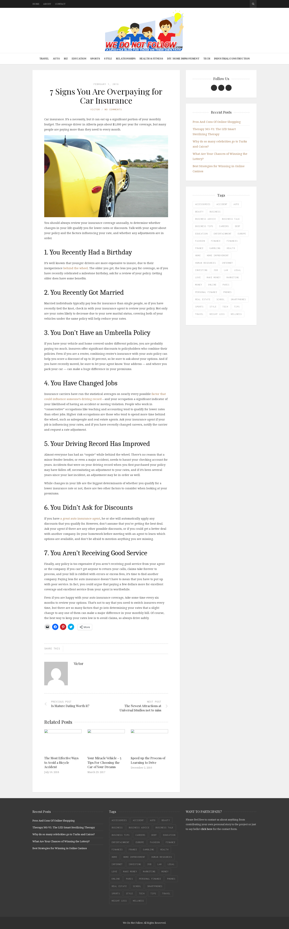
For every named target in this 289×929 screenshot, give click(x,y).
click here (206, 829)
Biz (66, 58)
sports (199, 306)
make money (214, 277)
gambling (215, 248)
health (231, 248)
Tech (206, 58)
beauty (199, 212)
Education (79, 58)
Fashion (200, 241)
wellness (236, 314)
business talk (231, 219)
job (216, 270)
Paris (226, 285)
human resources (205, 263)
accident (221, 204)
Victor (95, 109)
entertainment (223, 233)
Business (215, 212)
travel (199, 314)
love (198, 277)
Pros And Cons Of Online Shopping (217, 122)
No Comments (113, 109)
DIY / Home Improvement (183, 58)
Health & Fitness (151, 58)
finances (232, 241)
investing (201, 270)
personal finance (206, 292)
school (220, 299)
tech (225, 306)
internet (227, 263)
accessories (202, 204)
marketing (233, 277)
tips (237, 306)
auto (236, 204)
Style (108, 58)
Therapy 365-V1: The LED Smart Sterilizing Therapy (63, 827)
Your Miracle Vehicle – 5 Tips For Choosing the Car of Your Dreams (104, 762)
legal (237, 270)
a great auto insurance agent (80, 518)
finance (216, 241)
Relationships (126, 58)
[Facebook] (214, 88)
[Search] (253, 4)
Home (35, 3)
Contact (60, 3)
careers (224, 226)
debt (237, 226)
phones (227, 292)
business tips (204, 226)
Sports (95, 58)
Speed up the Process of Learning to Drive (148, 760)
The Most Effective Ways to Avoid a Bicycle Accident (61, 762)
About (47, 3)
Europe (242, 233)
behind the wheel (75, 268)
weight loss (217, 314)
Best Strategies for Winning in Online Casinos (59, 848)
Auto (56, 58)
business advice (205, 219)
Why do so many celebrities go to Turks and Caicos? (63, 834)
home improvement (218, 255)
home (198, 255)
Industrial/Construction (232, 58)
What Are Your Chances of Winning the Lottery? (61, 841)
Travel (44, 58)
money (198, 285)
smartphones (238, 299)
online (212, 285)
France (199, 248)
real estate (202, 299)
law (226, 270)
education (201, 233)
